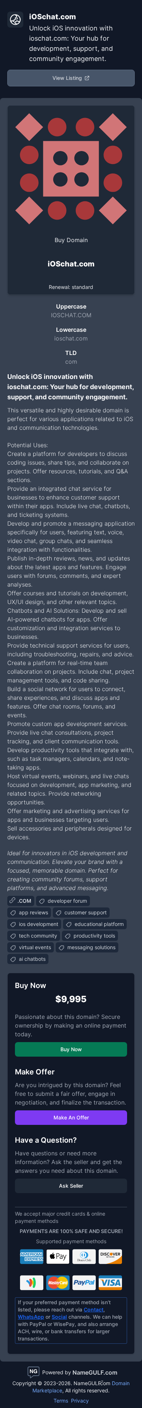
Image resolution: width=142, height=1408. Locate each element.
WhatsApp (31, 1317)
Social (59, 1317)
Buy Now (71, 1049)
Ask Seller (71, 1186)
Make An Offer (71, 1117)
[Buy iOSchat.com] (71, 169)
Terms (61, 1400)
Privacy (80, 1400)
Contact (93, 1309)
